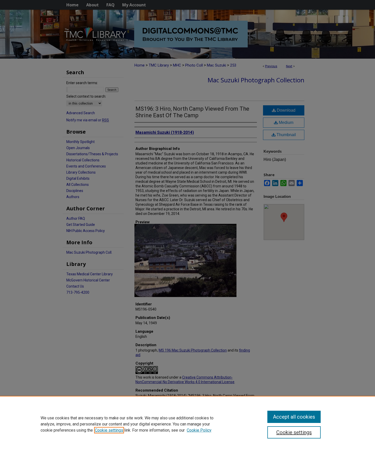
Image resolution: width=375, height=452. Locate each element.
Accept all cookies (294, 417)
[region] (187, 424)
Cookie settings (109, 430)
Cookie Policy (199, 430)
